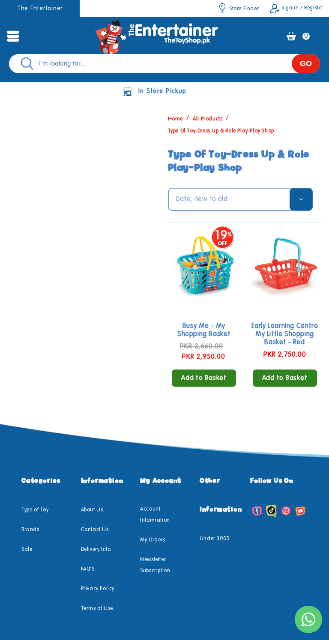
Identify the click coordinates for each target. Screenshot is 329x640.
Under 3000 (215, 538)
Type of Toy (35, 510)
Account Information (155, 515)
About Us (92, 510)
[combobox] (164, 63)
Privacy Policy (97, 589)
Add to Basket (204, 378)
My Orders (152, 540)
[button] (12, 36)
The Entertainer (40, 9)
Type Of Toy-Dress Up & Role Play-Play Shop (221, 131)
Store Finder (244, 9)
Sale (26, 549)
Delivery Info (96, 549)
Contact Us (95, 529)
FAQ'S (88, 569)
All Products (207, 118)
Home (175, 118)
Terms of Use (97, 608)
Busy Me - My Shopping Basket (203, 330)
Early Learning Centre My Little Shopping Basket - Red (284, 334)
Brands (30, 529)
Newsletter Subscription (155, 565)
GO (306, 63)
